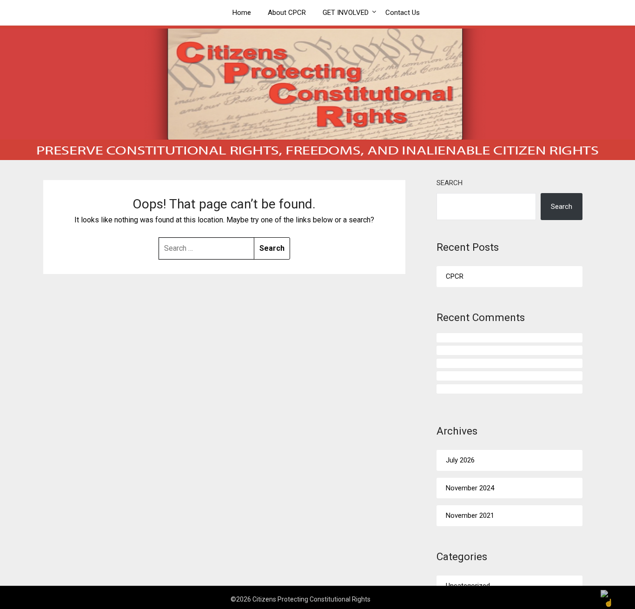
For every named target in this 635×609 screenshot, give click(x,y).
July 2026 (460, 460)
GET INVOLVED (346, 12)
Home (241, 12)
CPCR (454, 276)
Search (450, 183)
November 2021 (470, 515)
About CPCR (287, 12)
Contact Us (402, 12)
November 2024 (470, 488)
